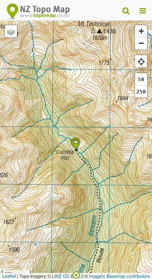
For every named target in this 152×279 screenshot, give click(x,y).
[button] (76, 143)
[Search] (125, 10)
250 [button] (141, 92)
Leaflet (9, 276)
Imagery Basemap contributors (119, 276)
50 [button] (141, 79)
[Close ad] (76, 274)
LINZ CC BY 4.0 (67, 276)
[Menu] (142, 10)
